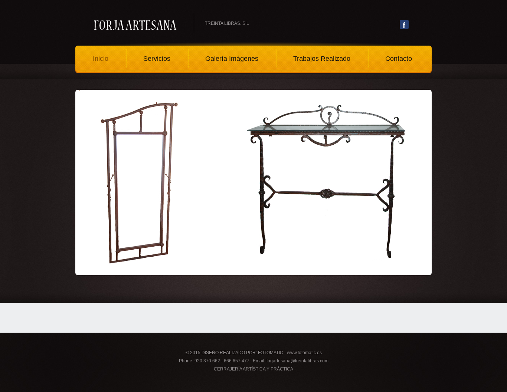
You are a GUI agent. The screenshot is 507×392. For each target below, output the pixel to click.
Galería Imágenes (231, 58)
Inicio (100, 58)
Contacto (398, 58)
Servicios (156, 58)
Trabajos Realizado (321, 58)
